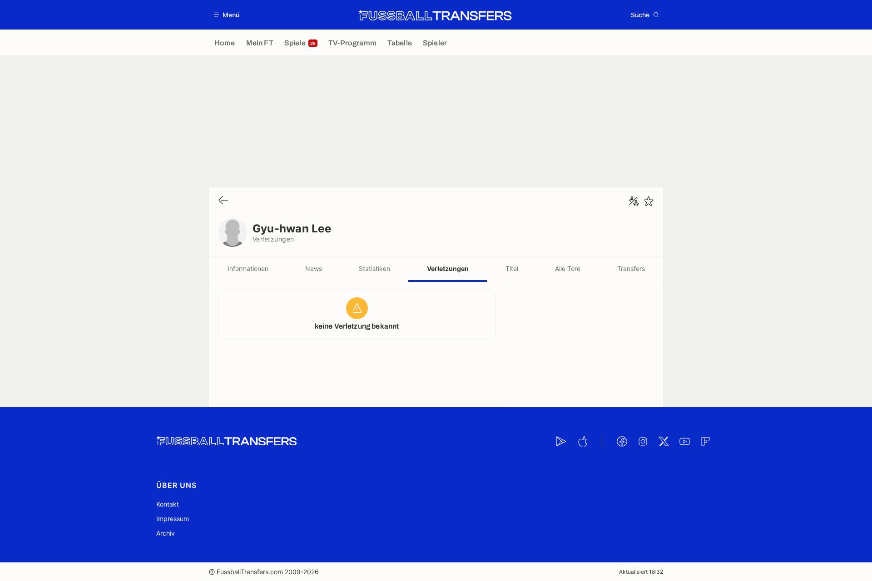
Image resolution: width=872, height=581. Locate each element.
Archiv (165, 533)
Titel (511, 268)
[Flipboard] (705, 441)
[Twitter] (663, 441)
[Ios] (582, 441)
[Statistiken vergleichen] (634, 201)
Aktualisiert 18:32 (641, 571)
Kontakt (167, 504)
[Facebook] (622, 441)
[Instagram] (642, 441)
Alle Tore (567, 268)
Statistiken (374, 268)
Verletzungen (448, 268)
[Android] (561, 441)
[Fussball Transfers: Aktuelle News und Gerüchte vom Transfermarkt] (435, 15)
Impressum (172, 518)
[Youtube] (684, 441)
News (313, 268)
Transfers (631, 268)
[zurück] (223, 201)
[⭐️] (648, 201)
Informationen (248, 268)
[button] (227, 14)
